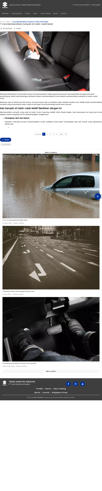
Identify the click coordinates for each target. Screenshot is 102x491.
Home (2, 22)
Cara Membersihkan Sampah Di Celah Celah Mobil (30, 22)
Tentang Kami (17, 13)
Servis (35, 13)
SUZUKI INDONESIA (38, 397)
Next (61, 134)
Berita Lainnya (51, 371)
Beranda (5, 13)
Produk (27, 13)
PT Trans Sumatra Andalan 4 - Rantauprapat (86, 5)
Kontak (63, 13)
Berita (55, 13)
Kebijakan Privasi (60, 392)
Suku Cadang (45, 13)
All (66, 134)
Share (6, 140)
